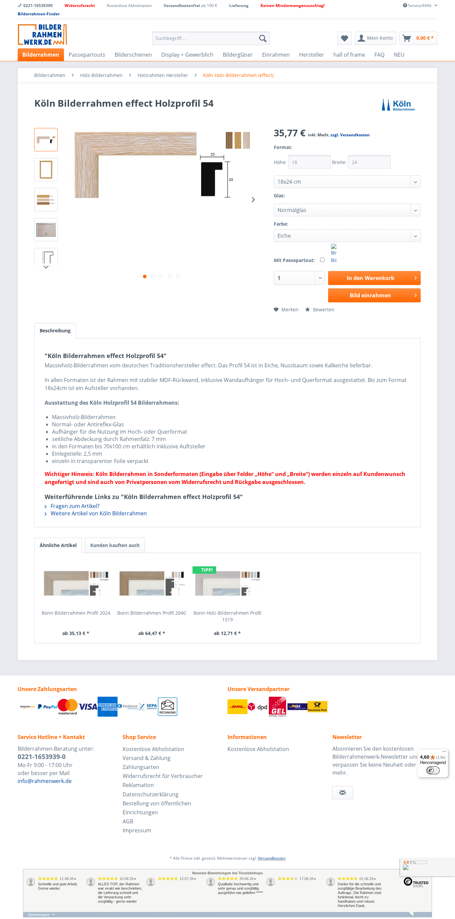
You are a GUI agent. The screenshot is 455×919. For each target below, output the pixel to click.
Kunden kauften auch (115, 545)
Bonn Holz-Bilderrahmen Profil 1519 (227, 616)
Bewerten (323, 309)
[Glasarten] (292, 199)
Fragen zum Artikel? (74, 506)
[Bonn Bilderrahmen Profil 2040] (152, 583)
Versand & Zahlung (147, 758)
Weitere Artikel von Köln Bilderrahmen (98, 513)
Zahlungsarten (141, 767)
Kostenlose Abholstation (153, 749)
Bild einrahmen (370, 295)
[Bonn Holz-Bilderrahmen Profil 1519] (227, 583)
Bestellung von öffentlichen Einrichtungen (157, 808)
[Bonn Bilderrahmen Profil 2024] (76, 583)
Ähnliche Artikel (58, 545)
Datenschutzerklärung (151, 794)
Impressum (137, 830)
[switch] (433, 770)
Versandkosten (271, 858)
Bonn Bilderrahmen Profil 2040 (151, 613)
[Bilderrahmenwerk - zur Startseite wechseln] (42, 34)
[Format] (300, 151)
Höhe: (281, 162)
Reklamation (138, 785)
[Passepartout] (333, 254)
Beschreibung (55, 330)
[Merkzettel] (344, 38)
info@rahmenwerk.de (45, 781)
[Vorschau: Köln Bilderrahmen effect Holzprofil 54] (46, 139)
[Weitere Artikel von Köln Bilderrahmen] (398, 109)
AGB (128, 821)
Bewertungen (39, 915)
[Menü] (444, 753)
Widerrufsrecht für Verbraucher (163, 776)
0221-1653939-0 (42, 756)
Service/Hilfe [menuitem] (420, 5)
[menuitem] (211, 38)
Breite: (340, 162)
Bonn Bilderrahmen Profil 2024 (76, 613)
